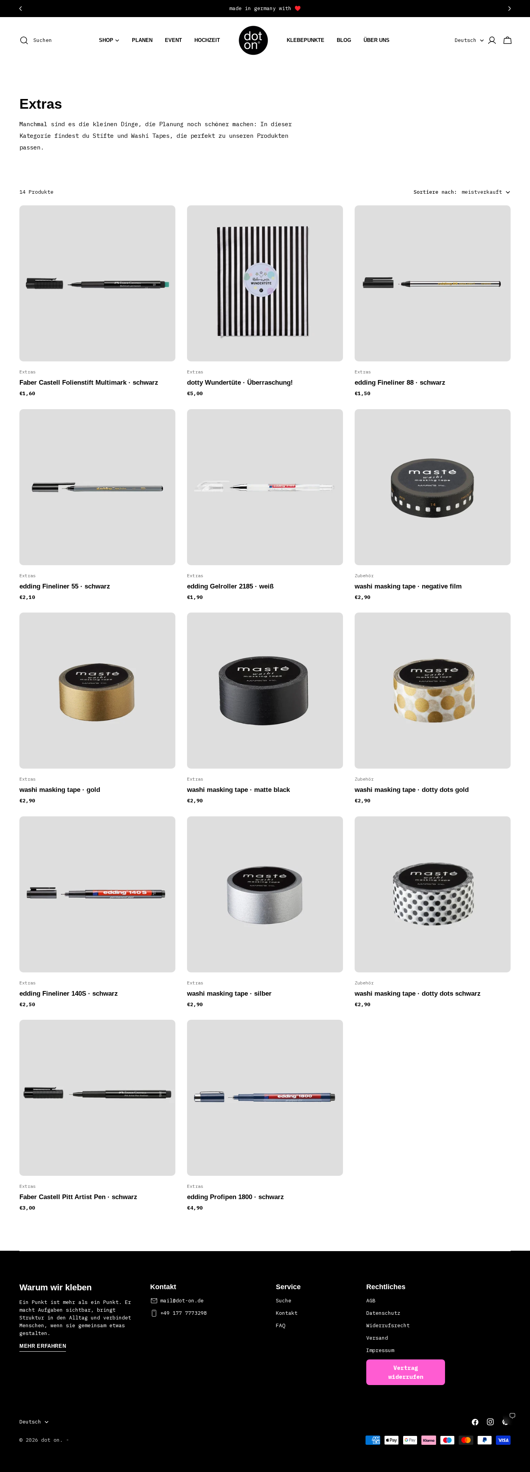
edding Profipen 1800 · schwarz (235, 1197)
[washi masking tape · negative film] (433, 487)
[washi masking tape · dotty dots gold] (433, 691)
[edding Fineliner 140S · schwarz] (97, 894)
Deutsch (465, 40)
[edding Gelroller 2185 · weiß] (265, 487)
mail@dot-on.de (182, 1300)
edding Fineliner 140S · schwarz (68, 993)
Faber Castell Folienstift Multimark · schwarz (88, 382)
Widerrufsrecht (388, 1325)
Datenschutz (383, 1313)
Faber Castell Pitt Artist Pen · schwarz (78, 1197)
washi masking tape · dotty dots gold (412, 789)
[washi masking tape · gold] (97, 691)
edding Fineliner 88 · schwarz (400, 382)
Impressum (380, 1350)
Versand (377, 1338)
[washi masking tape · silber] (265, 894)
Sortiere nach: (435, 192)
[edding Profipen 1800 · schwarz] (265, 1098)
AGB (371, 1300)
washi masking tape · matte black (238, 789)
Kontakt (287, 1313)
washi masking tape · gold (59, 789)
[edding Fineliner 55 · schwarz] (97, 487)
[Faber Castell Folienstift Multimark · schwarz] (97, 283)
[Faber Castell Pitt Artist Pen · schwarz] (97, 1098)
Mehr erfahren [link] (42, 1346)
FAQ (280, 1325)
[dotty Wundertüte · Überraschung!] (265, 283)
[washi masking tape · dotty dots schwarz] (433, 894)
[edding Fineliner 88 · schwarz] (433, 283)
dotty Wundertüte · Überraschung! (240, 382)
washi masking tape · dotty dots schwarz (418, 993)
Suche (283, 1300)
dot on (50, 1440)
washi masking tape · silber (229, 993)
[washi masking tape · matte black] (265, 691)
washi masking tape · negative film (408, 586)
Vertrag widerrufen (405, 1372)
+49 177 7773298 (183, 1313)
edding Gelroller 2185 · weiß (230, 586)
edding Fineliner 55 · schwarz (64, 586)
